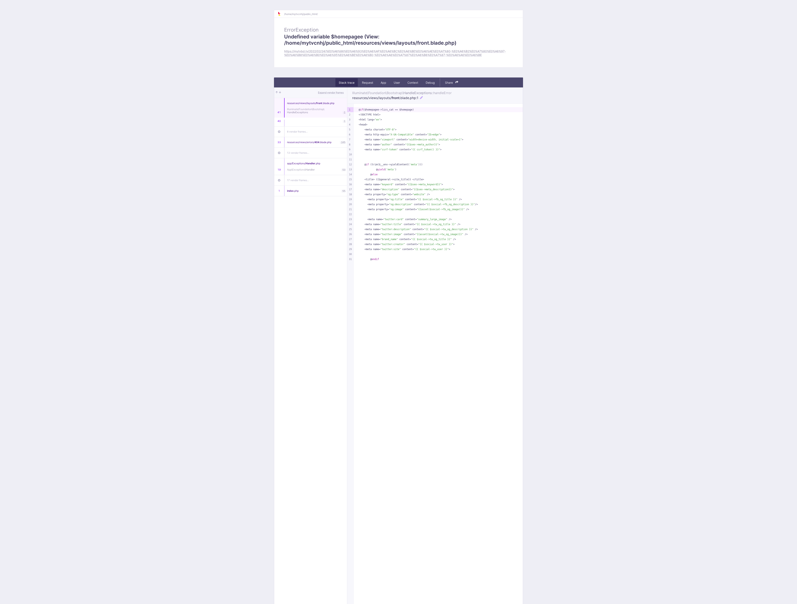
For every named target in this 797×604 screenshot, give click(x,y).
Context (412, 82)
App (383, 82)
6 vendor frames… (297, 131)
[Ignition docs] (280, 14)
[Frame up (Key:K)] (276, 93)
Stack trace (346, 82)
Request (367, 82)
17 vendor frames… (298, 180)
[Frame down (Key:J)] (280, 93)
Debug (430, 82)
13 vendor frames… (298, 152)
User (397, 82)
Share (449, 82)
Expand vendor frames (331, 92)
